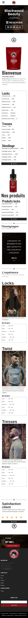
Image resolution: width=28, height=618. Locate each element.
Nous (2, 578)
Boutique (2, 585)
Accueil (2, 575)
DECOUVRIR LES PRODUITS (12, 545)
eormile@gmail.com (7, 568)
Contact (2, 591)
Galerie (2, 582)
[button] (14, 40)
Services (2, 580)
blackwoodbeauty (13, 613)
